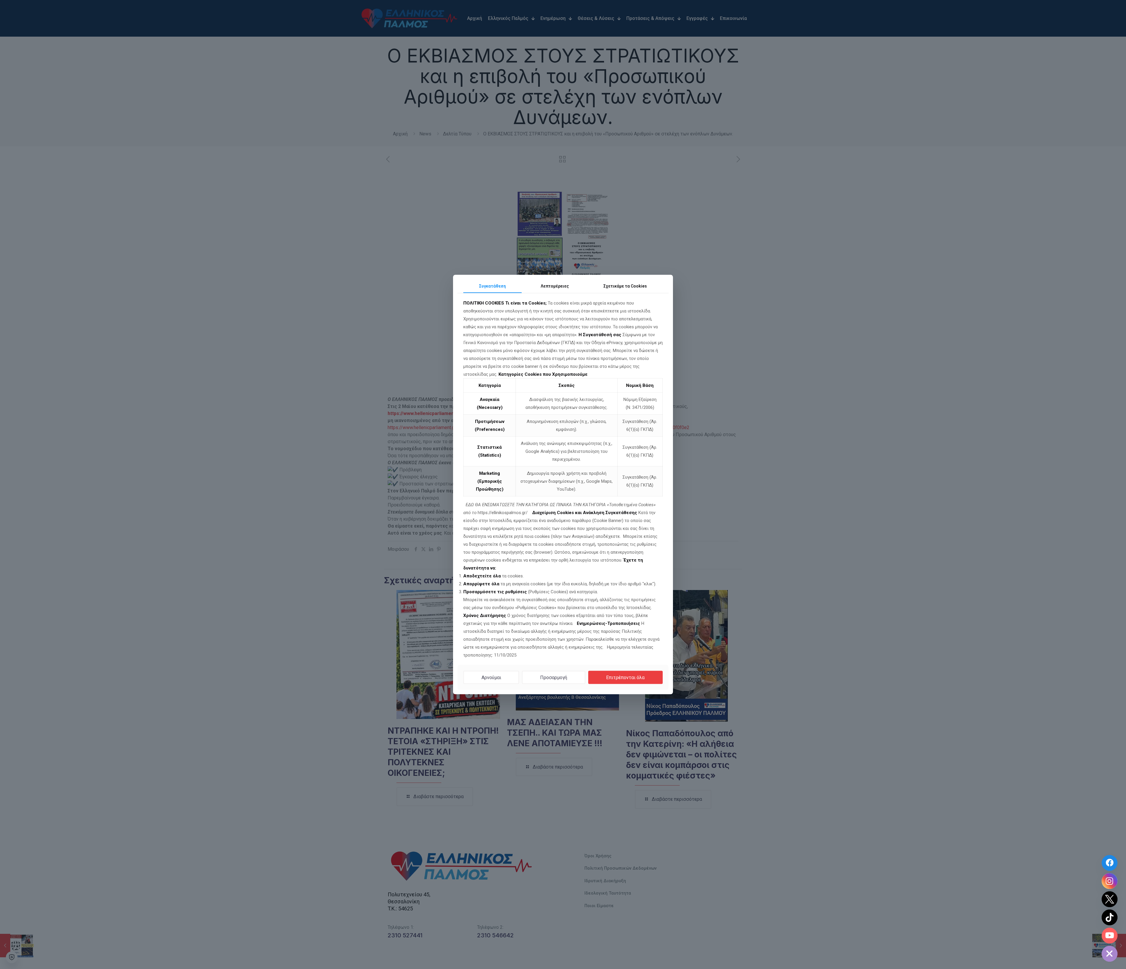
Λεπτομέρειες (555, 286)
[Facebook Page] (1109, 863)
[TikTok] (1109, 917)
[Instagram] (1109, 881)
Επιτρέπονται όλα (625, 677)
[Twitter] (1109, 899)
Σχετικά (625, 286)
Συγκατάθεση (492, 286)
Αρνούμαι (491, 677)
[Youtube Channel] (1109, 935)
